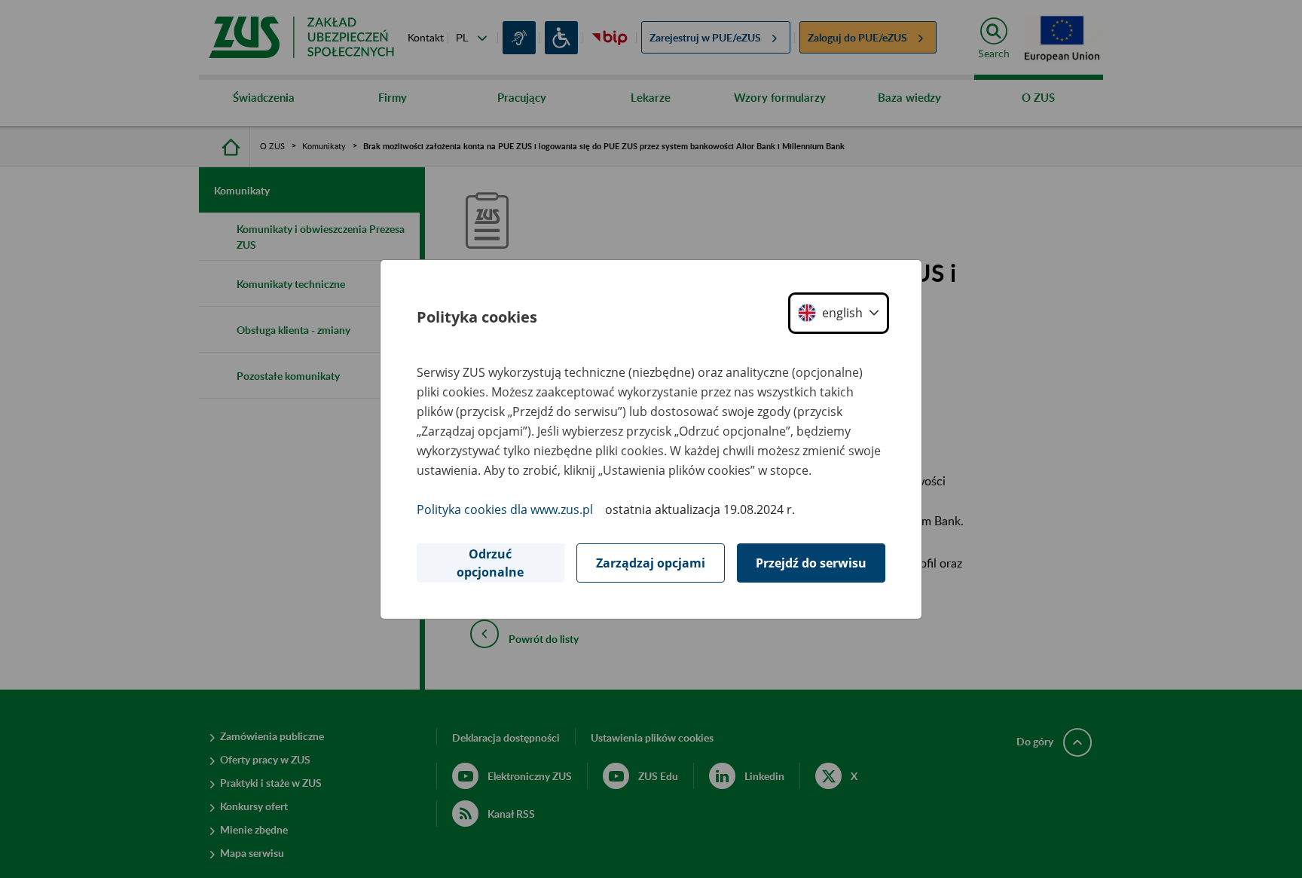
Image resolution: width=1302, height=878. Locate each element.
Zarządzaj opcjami (650, 563)
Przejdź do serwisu (811, 563)
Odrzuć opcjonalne (490, 563)
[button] (838, 313)
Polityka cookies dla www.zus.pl (505, 509)
